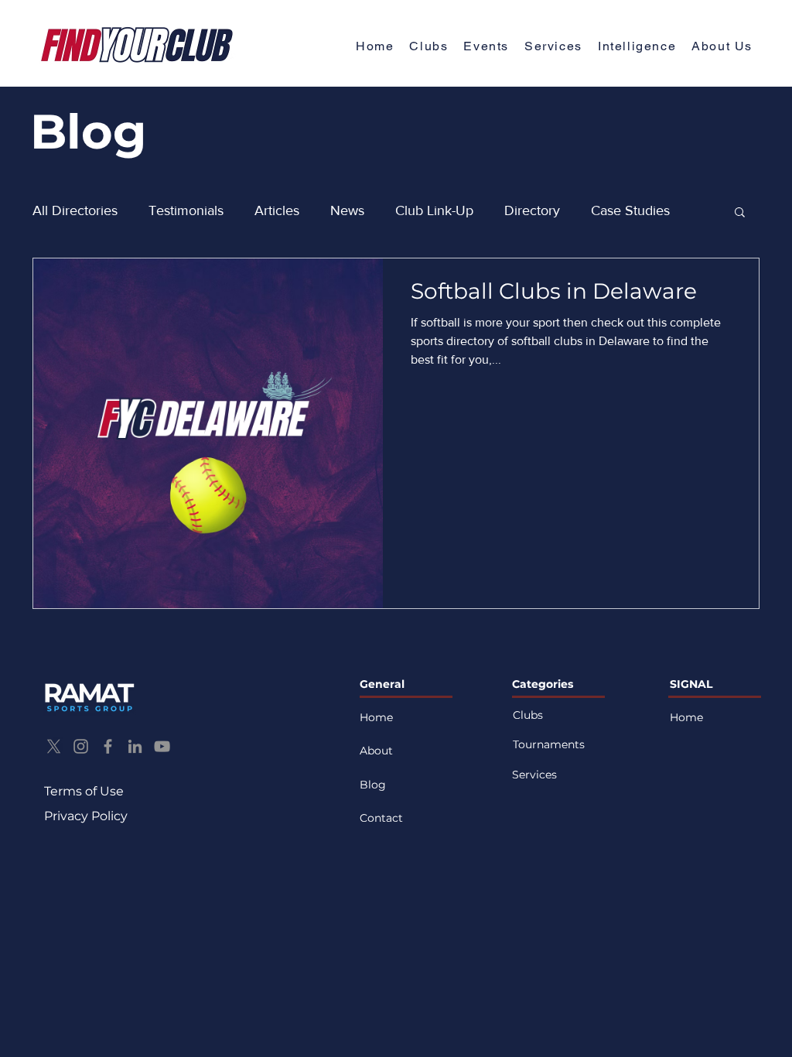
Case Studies (630, 210)
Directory (532, 210)
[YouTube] (162, 746)
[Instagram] (80, 746)
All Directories (75, 210)
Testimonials (186, 210)
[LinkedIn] (135, 746)
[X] (53, 746)
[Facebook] (108, 746)
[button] (722, 46)
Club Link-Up (434, 210)
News (347, 210)
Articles (276, 210)
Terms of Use (84, 791)
